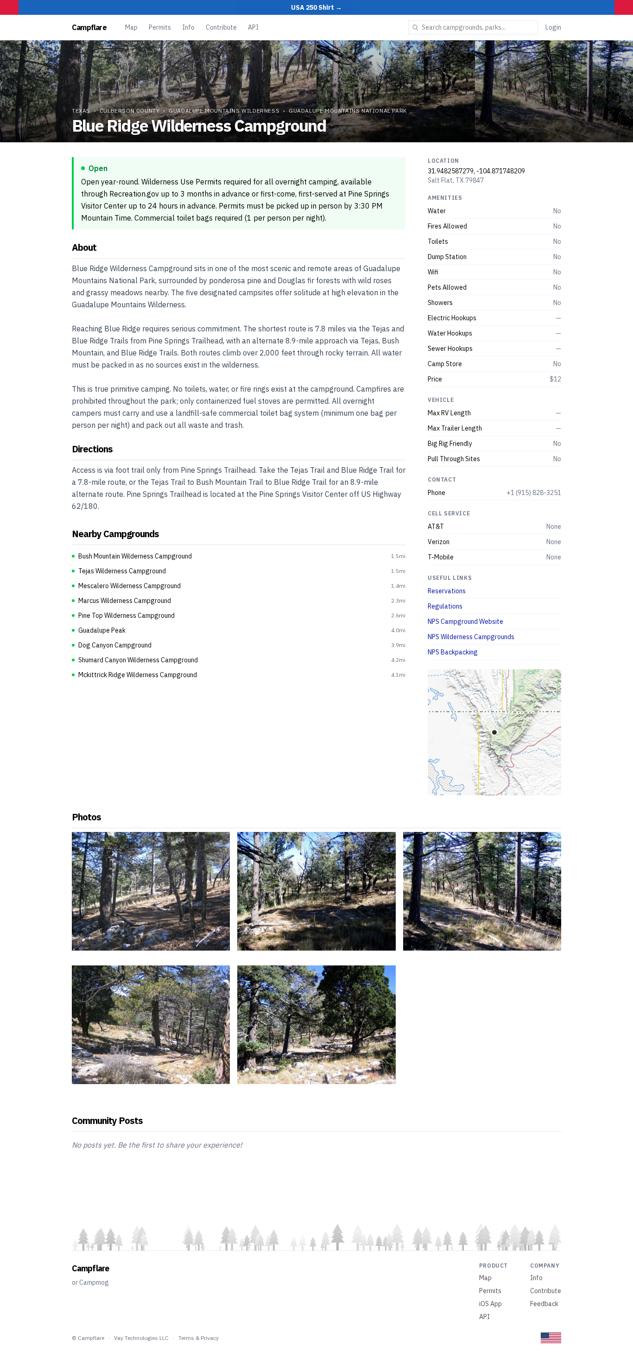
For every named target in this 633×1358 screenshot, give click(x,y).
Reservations (447, 591)
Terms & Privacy (198, 1337)
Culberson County (130, 110)
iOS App (490, 1304)
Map (131, 27)
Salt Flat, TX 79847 (456, 180)
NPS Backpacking (453, 652)
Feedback (544, 1304)
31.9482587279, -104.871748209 (476, 171)
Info (188, 27)
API (253, 27)
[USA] (551, 1338)
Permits (160, 27)
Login (553, 27)
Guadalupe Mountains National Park (348, 110)
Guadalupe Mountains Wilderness (224, 110)
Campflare (89, 27)
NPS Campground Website (465, 621)
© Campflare (88, 1337)
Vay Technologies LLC (141, 1337)
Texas (81, 110)
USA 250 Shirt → (316, 7)
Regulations (445, 606)
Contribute (221, 27)
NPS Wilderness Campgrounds (471, 637)
